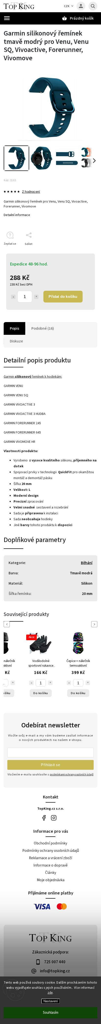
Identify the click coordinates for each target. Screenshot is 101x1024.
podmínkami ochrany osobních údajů (71, 774)
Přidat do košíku (63, 296)
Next (95, 624)
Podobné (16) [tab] (42, 328)
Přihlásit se (50, 765)
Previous (7, 624)
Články (50, 872)
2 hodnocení (31, 191)
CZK (67, 6)
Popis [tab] (14, 328)
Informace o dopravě (50, 865)
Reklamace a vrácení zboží (50, 858)
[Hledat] (92, 6)
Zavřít (82, 253)
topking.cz (53, 818)
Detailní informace (17, 215)
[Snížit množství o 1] (13, 297)
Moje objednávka (50, 880)
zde (50, 992)
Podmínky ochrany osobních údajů (50, 850)
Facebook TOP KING (44, 818)
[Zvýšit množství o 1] (36, 297)
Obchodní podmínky (50, 843)
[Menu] (7, 18)
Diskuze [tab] (16, 341)
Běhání (86, 563)
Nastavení (50, 1001)
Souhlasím (50, 1012)
